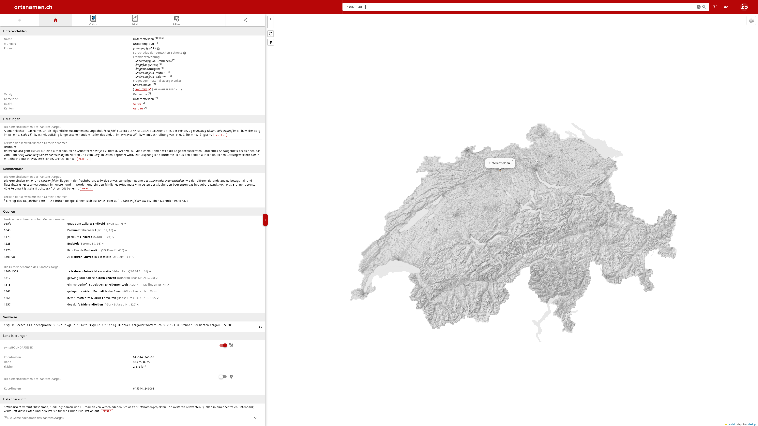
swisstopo (751, 424)
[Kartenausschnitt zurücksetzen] (270, 33)
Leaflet (731, 424)
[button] (698, 7)
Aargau (138, 108)
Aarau (137, 104)
